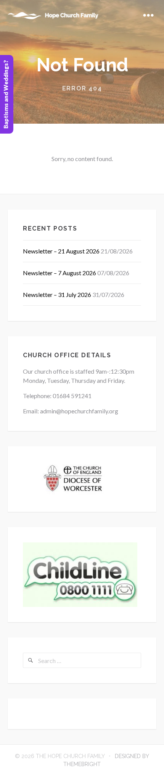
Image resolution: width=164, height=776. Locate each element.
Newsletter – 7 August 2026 (59, 272)
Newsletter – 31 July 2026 (57, 294)
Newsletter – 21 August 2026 (61, 251)
